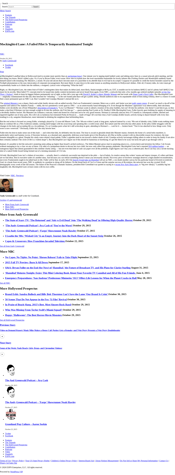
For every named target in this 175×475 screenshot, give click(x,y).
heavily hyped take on (86, 160)
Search (5, 7)
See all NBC (5, 283)
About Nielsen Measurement (107, 461)
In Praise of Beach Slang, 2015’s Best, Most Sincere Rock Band (38, 304)
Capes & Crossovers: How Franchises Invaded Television (35, 241)
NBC (2, 54)
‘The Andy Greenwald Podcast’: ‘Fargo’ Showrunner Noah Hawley (41, 230)
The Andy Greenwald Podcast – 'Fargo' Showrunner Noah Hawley (40, 402)
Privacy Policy (18, 461)
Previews (20, 175)
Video (7, 27)
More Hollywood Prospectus (16, 209)
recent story (126, 164)
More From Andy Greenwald (17, 204)
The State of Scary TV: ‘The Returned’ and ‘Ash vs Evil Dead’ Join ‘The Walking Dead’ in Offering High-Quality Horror (69, 220)
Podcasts (8, 24)
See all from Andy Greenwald (12, 246)
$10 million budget (156, 146)
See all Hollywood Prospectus (12, 320)
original (11, 103)
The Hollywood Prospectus (16, 20)
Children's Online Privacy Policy (64, 461)
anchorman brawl (75, 76)
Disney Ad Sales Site (8, 463)
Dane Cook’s (143, 94)
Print (2, 72)
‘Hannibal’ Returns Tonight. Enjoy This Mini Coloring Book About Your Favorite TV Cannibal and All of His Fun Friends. (70, 273)
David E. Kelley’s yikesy (100, 94)
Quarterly (9, 29)
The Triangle (10, 17)
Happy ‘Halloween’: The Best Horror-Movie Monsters (33, 315)
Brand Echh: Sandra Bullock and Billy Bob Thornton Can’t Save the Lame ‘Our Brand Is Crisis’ (56, 294)
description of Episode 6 (47, 108)
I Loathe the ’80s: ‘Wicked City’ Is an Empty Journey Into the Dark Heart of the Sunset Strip (54, 236)
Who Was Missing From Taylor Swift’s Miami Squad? (34, 310)
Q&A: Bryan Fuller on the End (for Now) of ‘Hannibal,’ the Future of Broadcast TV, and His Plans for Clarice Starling (68, 267)
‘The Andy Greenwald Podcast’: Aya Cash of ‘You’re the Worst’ (39, 225)
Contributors (10, 22)
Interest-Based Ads (86, 461)
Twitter (8, 67)
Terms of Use (5, 461)
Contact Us (163, 461)
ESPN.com (9, 31)
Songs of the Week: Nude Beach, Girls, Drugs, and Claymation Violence (31, 348)
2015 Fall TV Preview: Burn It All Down (26, 262)
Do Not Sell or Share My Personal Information (139, 461)
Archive (3, 200)
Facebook (9, 65)
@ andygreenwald (14, 200)
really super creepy (139, 103)
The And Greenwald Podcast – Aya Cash (26, 380)
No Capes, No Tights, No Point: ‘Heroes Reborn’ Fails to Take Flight (41, 257)
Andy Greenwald (9, 61)
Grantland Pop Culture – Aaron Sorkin (26, 424)
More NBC (9, 207)
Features (8, 15)
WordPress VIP (16, 472)
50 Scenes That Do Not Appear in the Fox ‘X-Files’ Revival (36, 299)
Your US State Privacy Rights (37, 461)
